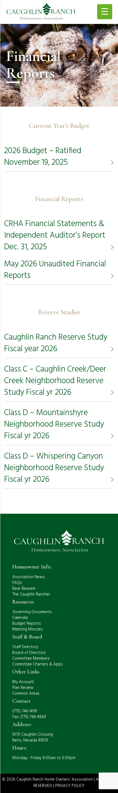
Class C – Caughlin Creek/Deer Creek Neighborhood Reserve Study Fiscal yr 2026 (55, 381)
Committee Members (31, 658)
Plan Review (22, 687)
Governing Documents (32, 612)
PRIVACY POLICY (70, 786)
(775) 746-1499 (24, 711)
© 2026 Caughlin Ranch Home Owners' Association (47, 779)
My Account (23, 682)
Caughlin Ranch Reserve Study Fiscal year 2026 (55, 343)
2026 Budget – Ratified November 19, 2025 (42, 156)
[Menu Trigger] (104, 11)
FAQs (17, 583)
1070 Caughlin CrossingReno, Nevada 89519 (32, 737)
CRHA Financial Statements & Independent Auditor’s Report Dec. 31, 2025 (54, 235)
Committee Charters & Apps (37, 664)
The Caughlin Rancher (31, 594)
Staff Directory (25, 647)
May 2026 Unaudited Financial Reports (55, 270)
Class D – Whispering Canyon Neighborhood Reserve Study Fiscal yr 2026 (54, 468)
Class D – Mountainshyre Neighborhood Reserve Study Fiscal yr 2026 (54, 424)
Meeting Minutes (27, 629)
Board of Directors (29, 652)
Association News (28, 577)
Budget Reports (26, 623)
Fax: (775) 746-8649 (29, 717)
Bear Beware (23, 588)
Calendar (20, 618)
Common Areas (26, 693)
